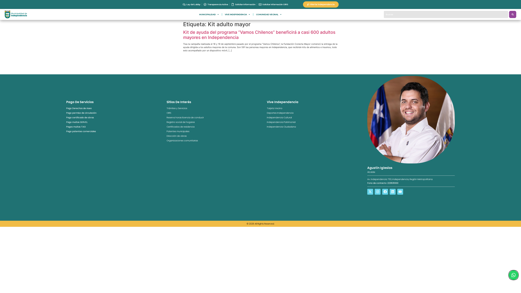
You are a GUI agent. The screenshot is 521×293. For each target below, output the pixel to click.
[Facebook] (385, 192)
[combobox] (446, 14)
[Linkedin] (392, 192)
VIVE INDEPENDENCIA (236, 14)
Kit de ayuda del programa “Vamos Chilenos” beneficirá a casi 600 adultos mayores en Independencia (259, 35)
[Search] (512, 14)
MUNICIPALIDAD (207, 14)
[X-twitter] (370, 192)
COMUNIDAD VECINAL (267, 14)
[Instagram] (378, 192)
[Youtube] (400, 192)
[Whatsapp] (513, 275)
